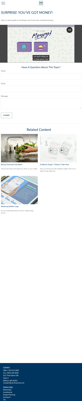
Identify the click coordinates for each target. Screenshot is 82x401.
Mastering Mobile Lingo (10, 206)
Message (4, 96)
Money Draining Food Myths (11, 164)
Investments (7, 392)
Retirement (7, 390)
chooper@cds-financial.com (13, 383)
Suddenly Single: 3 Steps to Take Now (54, 164)
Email (3, 83)
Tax (4, 400)
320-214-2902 (13, 370)
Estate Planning (9, 395)
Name (3, 71)
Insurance (7, 397)
